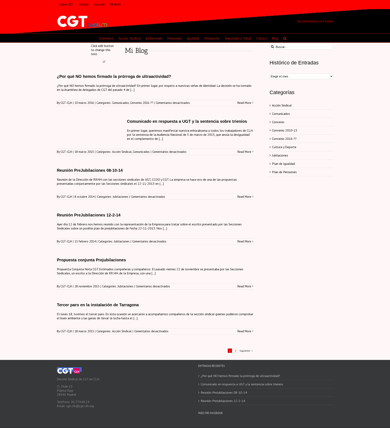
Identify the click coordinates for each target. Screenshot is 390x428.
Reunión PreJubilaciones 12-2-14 (88, 215)
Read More (244, 103)
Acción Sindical (122, 152)
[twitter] (104, 61)
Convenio (278, 122)
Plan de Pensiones (284, 172)
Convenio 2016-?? (141, 103)
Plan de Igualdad (283, 164)
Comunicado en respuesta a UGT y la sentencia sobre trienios (187, 121)
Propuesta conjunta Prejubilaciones (91, 260)
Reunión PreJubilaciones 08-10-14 (90, 170)
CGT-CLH (66, 103)
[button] (284, 38)
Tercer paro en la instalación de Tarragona (98, 305)
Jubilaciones (120, 197)
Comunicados (120, 103)
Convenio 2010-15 (284, 130)
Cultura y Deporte (284, 147)
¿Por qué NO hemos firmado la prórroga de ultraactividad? (114, 76)
